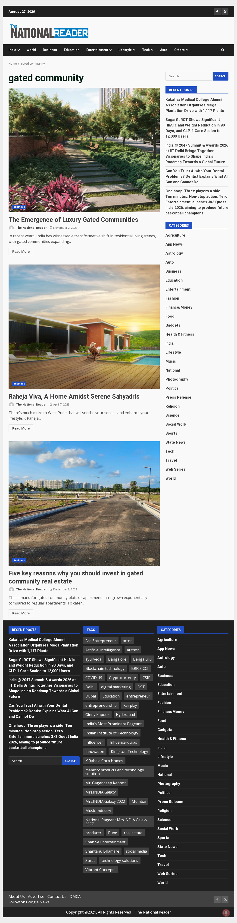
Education (71, 50)
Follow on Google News (29, 902)
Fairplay (130, 705)
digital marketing (116, 686)
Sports (171, 433)
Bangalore (117, 659)
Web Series (175, 469)
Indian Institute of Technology (111, 733)
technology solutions (120, 860)
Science (172, 415)
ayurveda (93, 659)
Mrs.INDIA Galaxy (100, 792)
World (31, 50)
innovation (94, 751)
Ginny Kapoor (97, 714)
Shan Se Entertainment (105, 842)
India (12, 50)
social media (136, 851)
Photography (176, 379)
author (133, 649)
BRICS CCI (139, 668)
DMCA (75, 896)
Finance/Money (178, 307)
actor (127, 640)
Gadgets (172, 325)
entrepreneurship (101, 705)
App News (174, 244)
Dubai (90, 696)
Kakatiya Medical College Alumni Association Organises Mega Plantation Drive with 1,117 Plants (194, 105)
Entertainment (97, 50)
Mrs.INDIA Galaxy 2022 (105, 801)
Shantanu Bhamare (102, 851)
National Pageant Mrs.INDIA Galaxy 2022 (116, 821)
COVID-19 (93, 677)
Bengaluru (142, 659)
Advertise (36, 896)
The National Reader (31, 228)
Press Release (178, 397)
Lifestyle (125, 50)
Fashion (172, 298)
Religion (172, 406)
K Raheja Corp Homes (104, 760)
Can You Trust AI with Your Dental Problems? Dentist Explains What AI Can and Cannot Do (196, 176)
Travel (171, 460)
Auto (163, 50)
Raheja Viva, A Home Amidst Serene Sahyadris (84, 327)
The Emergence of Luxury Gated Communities (84, 150)
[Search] (222, 50)
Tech (146, 50)
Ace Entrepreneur (100, 640)
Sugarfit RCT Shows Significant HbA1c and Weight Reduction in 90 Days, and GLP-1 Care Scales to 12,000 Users (42, 665)
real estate (133, 832)
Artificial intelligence (102, 649)
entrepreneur (138, 696)
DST (141, 686)
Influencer (94, 742)
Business (50, 50)
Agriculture (175, 235)
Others (179, 50)
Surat (90, 860)
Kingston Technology (129, 751)
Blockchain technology (105, 668)
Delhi (89, 686)
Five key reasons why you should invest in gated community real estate (84, 503)
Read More (21, 251)
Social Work (175, 424)
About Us (17, 896)
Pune (112, 832)
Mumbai (139, 801)
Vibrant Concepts (100, 869)
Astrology (174, 253)
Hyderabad (125, 714)
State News (175, 442)
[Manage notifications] (226, 913)
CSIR (146, 677)
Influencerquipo (123, 742)
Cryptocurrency (122, 677)
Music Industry (98, 810)
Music (170, 361)
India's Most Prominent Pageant (113, 723)
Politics (172, 388)
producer (93, 832)
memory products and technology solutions (114, 771)
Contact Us (56, 896)
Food (169, 316)
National (172, 370)
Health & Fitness (179, 334)
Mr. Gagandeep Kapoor (105, 782)
